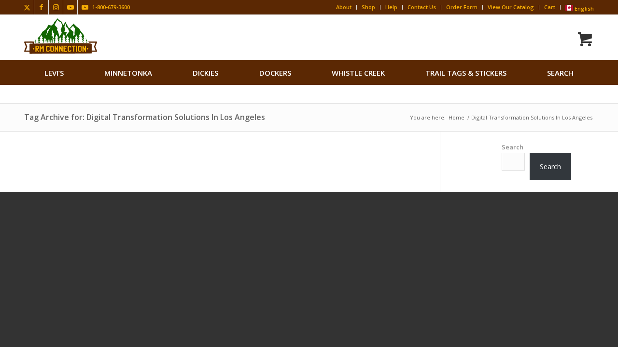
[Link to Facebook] (41, 7)
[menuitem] (54, 73)
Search (512, 147)
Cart (549, 7)
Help (391, 7)
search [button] (560, 73)
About (343, 7)
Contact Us (421, 7)
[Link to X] (27, 7)
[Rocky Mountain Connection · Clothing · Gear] (60, 36)
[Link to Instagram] (56, 7)
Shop (368, 7)
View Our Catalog (511, 7)
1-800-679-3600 (111, 7)
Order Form (462, 7)
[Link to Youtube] (70, 7)
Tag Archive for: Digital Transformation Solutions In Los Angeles (144, 117)
